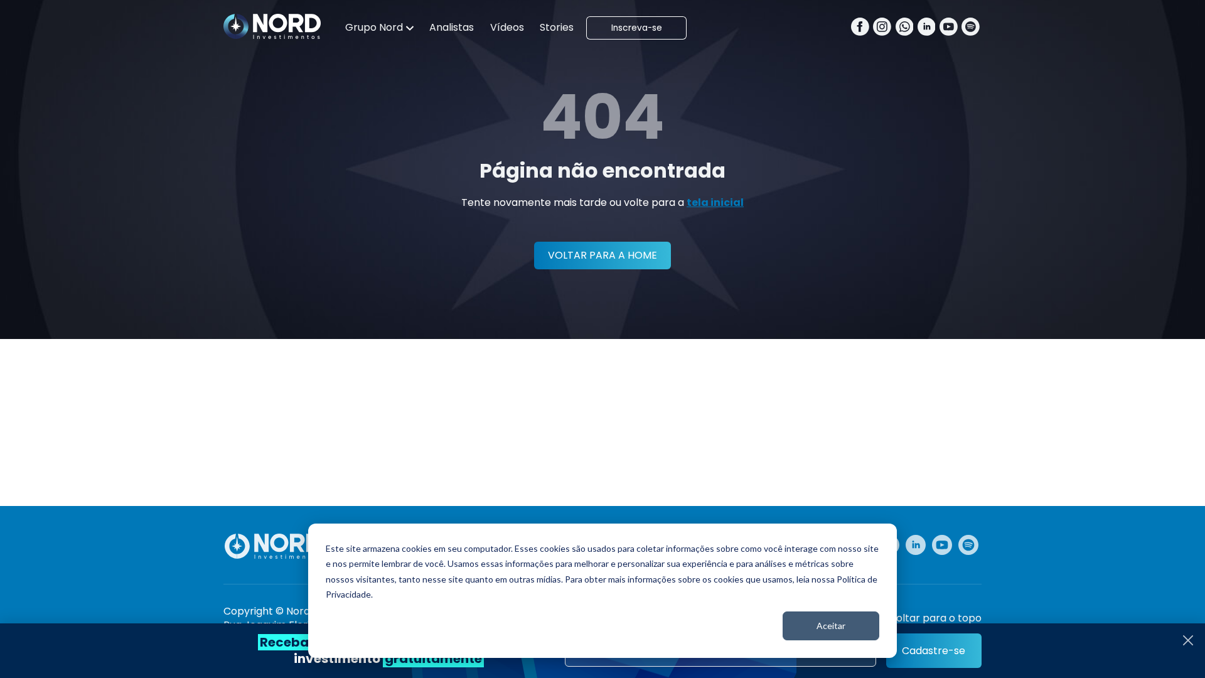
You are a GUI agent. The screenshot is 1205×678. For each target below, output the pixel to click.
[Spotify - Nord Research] (968, 545)
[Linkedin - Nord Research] (916, 545)
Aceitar (831, 625)
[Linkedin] (927, 28)
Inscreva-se (636, 28)
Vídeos (507, 27)
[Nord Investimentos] (272, 27)
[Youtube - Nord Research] (942, 545)
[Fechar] (1188, 640)
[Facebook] (860, 28)
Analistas (451, 27)
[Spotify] (970, 28)
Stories (557, 27)
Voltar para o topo (935, 618)
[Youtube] (949, 28)
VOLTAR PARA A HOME (602, 255)
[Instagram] (882, 28)
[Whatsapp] (905, 28)
